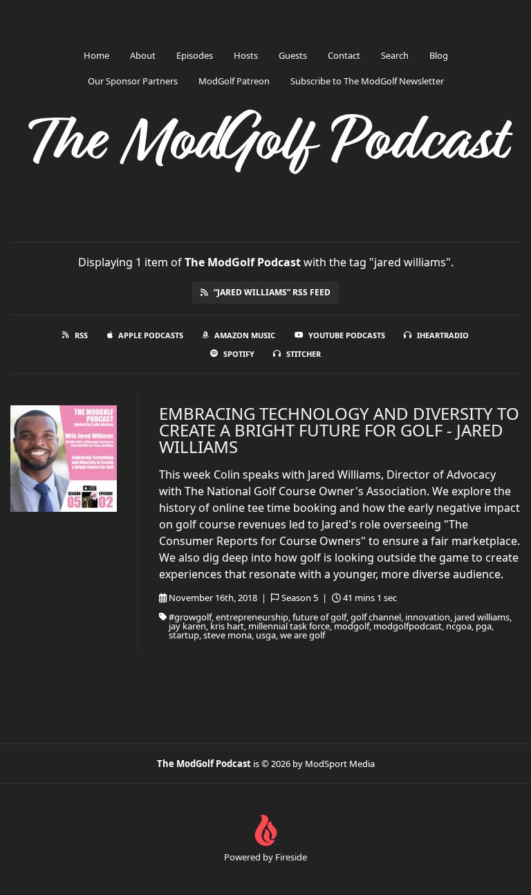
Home (96, 55)
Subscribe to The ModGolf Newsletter (367, 81)
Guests (293, 55)
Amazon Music (244, 335)
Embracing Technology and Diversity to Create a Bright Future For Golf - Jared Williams (339, 430)
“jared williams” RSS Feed (272, 292)
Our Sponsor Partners (133, 81)
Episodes (194, 55)
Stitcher (303, 354)
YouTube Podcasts (346, 335)
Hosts (246, 55)
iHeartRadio (443, 335)
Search (395, 55)
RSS (81, 335)
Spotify (238, 354)
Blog (438, 55)
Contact (344, 55)
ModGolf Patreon (234, 81)
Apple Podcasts (150, 335)
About (143, 55)
